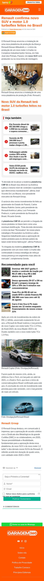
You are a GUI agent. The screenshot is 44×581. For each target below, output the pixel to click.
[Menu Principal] (39, 10)
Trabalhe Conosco (22, 567)
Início (22, 548)
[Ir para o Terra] (7, 2)
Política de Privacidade (22, 563)
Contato (22, 558)
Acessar (37, 468)
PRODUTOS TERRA (33, 2)
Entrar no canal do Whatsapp (24, 524)
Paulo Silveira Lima (15, 29)
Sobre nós (22, 553)
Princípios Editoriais (22, 572)
